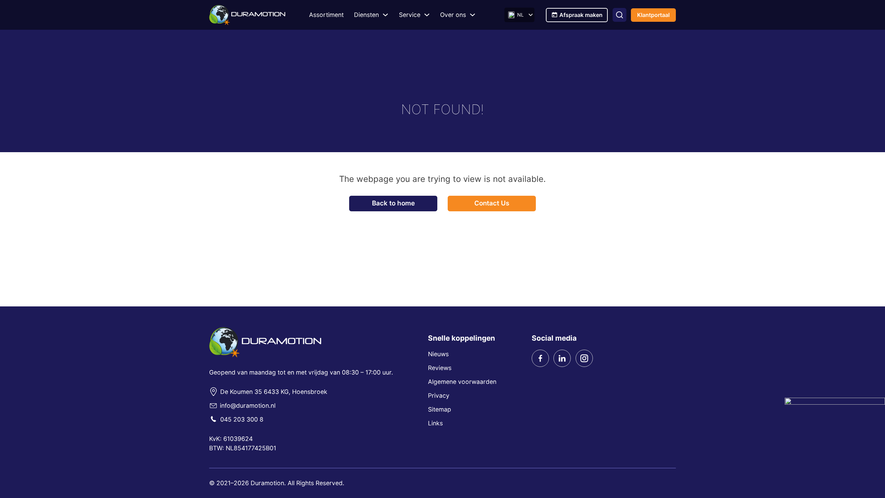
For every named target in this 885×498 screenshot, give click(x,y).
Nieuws (438, 354)
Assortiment (326, 14)
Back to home (393, 203)
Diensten (366, 14)
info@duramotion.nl (248, 405)
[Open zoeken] (619, 15)
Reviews (439, 367)
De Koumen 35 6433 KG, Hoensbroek (273, 391)
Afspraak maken (581, 14)
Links (435, 423)
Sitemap (439, 409)
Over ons (453, 14)
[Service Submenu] (427, 15)
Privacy (438, 395)
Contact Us (491, 203)
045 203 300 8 (241, 419)
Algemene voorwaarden (462, 381)
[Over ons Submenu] (472, 15)
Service (409, 14)
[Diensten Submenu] (385, 15)
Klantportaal (653, 14)
